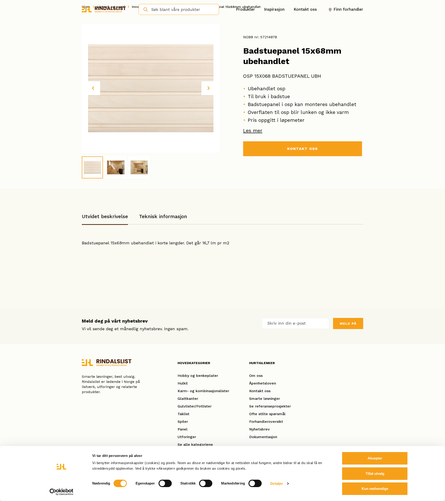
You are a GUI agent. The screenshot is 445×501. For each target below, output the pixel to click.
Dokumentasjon (263, 437)
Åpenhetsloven (262, 383)
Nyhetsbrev (259, 429)
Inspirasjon (274, 9)
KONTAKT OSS (302, 148)
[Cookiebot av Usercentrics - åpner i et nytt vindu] (61, 491)
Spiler (183, 421)
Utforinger (187, 437)
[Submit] (144, 9)
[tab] (105, 218)
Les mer (252, 130)
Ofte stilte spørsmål (267, 414)
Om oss (256, 375)
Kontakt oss (305, 9)
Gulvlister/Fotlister (195, 406)
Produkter (245, 9)
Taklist (183, 414)
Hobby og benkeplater (198, 375)
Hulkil (183, 383)
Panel (183, 429)
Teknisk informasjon (163, 216)
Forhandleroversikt (266, 421)
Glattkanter (188, 398)
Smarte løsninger (264, 398)
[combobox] (179, 9)
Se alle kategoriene (195, 444)
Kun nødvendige (375, 489)
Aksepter (375, 458)
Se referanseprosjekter (270, 406)
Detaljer (276, 483)
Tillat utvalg (375, 473)
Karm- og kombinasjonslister (203, 391)
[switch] (165, 483)
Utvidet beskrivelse (105, 216)
